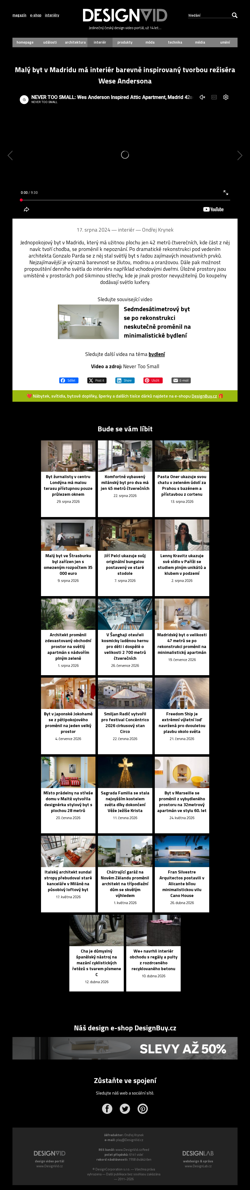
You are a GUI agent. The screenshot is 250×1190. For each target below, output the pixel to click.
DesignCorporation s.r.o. (112, 1169)
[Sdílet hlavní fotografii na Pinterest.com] (153, 378)
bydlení (157, 354)
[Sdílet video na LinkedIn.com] (125, 378)
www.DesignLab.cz (198, 1166)
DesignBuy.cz (204, 396)
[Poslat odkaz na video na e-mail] (181, 378)
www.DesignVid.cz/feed (132, 1149)
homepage (25, 42)
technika (175, 42)
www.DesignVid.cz (49, 1166)
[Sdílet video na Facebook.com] (69, 378)
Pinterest (142, 1109)
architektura (75, 42)
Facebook (107, 1109)
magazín (19, 15)
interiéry (52, 15)
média (200, 42)
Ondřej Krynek (158, 230)
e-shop (35, 15)
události (50, 42)
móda (150, 42)
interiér (100, 42)
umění (225, 42)
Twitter (125, 1109)
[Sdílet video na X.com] (97, 378)
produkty (124, 42)
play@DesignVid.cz (129, 1139)
